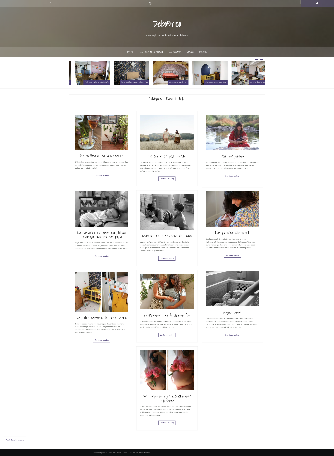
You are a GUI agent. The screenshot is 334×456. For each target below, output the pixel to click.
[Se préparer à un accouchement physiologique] (167, 370)
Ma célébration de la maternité (102, 156)
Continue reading (102, 175)
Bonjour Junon (232, 312)
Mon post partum (232, 156)
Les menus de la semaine (151, 52)
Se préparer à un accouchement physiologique (167, 398)
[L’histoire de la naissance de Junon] (167, 212)
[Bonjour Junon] (232, 288)
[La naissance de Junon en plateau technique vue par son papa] (101, 208)
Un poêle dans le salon (228, 82)
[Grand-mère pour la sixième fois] (167, 291)
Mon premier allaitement (232, 233)
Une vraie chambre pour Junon (186, 82)
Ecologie (203, 52)
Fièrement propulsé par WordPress (107, 452)
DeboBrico (167, 23)
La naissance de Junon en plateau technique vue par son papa (101, 234)
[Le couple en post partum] (167, 132)
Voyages (190, 52)
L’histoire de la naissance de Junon (167, 236)
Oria (130, 452)
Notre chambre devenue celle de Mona (105, 82)
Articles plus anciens (15, 440)
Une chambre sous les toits (149, 82)
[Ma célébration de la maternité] (101, 132)
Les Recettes (175, 52)
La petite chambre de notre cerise (101, 317)
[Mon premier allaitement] (232, 209)
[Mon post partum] (232, 132)
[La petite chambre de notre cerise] (101, 291)
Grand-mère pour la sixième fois (167, 315)
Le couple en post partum (166, 156)
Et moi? (130, 52)
